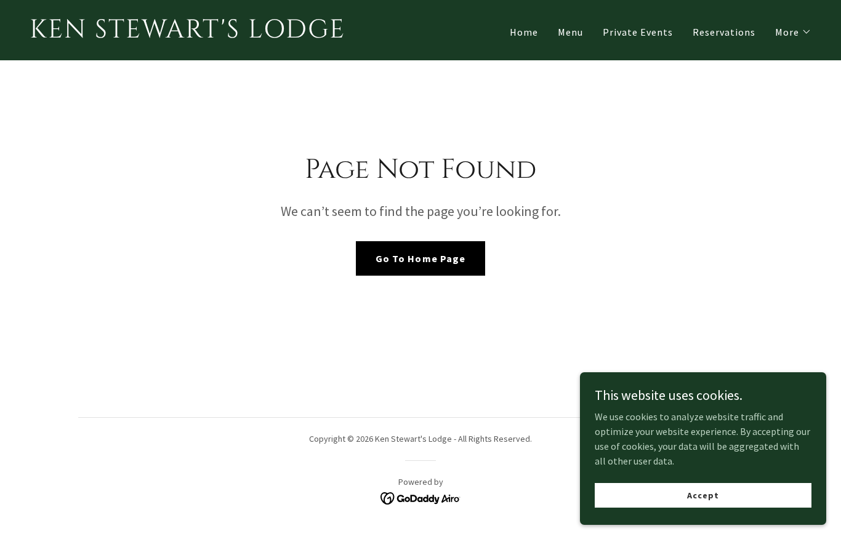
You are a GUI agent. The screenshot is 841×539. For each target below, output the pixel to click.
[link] (220, 34)
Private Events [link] (638, 32)
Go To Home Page (420, 258)
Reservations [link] (724, 32)
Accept (702, 494)
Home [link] (524, 32)
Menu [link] (570, 32)
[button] (793, 32)
